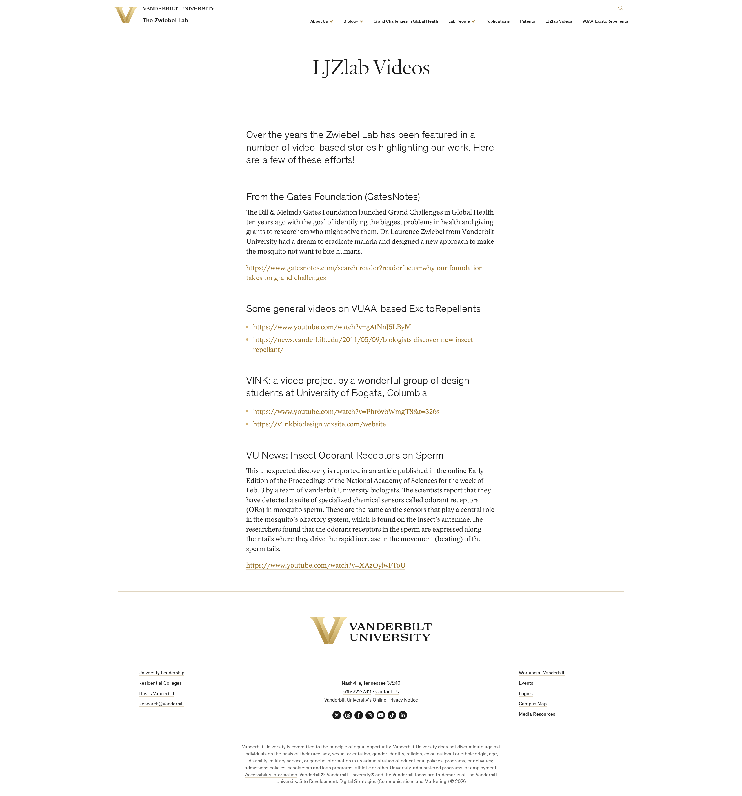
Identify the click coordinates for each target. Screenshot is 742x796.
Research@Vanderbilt (161, 704)
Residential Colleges (160, 683)
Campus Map (533, 704)
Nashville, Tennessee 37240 (371, 683)
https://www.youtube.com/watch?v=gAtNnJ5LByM (332, 327)
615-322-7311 (357, 692)
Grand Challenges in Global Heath (406, 21)
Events (526, 683)
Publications (497, 21)
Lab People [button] (459, 21)
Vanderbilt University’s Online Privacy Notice (371, 700)
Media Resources (537, 714)
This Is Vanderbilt (156, 694)
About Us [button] (319, 21)
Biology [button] (350, 21)
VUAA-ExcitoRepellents (605, 21)
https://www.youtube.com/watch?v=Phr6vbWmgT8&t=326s (346, 412)
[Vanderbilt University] (371, 630)
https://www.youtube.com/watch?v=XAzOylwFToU (325, 565)
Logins (526, 694)
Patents (527, 21)
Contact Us (387, 692)
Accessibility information (271, 775)
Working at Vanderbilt (542, 673)
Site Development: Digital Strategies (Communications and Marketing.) (374, 781)
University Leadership (161, 673)
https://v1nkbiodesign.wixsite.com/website (319, 424)
